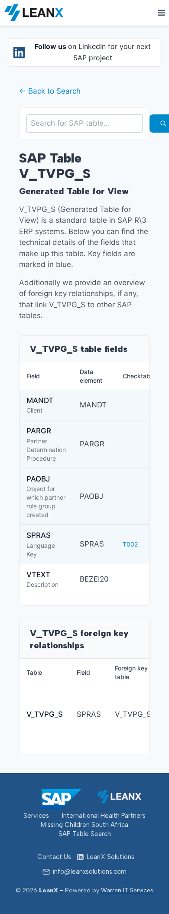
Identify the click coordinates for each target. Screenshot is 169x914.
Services (36, 816)
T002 (130, 544)
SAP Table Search (84, 834)
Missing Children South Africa (84, 825)
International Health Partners (104, 816)
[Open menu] (161, 12)
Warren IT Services (127, 890)
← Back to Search (50, 91)
